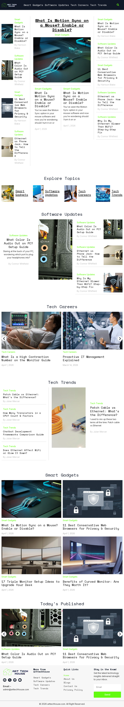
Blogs (67, 682)
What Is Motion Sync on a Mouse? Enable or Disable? (21, 34)
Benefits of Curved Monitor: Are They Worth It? (91, 583)
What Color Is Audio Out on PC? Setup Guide (21, 70)
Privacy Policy (73, 689)
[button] (4, 338)
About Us (69, 678)
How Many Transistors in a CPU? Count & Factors (22, 414)
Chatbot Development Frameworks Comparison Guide (23, 433)
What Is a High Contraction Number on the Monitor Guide (26, 358)
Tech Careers (79, 5)
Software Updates (57, 5)
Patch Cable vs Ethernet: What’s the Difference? (21, 396)
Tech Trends (98, 5)
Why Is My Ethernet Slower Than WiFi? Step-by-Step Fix (109, 126)
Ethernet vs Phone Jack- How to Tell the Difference (21, 147)
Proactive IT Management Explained (83, 358)
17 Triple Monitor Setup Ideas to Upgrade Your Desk (31, 583)
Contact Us (70, 686)
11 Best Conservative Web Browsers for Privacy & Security (21, 107)
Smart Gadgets (33, 5)
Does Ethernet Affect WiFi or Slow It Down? (22, 451)
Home (66, 675)
